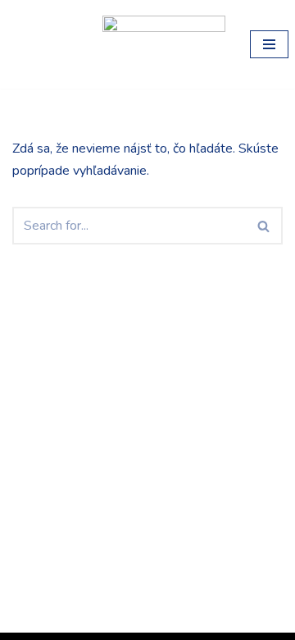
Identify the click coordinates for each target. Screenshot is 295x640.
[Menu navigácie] (269, 44)
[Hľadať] (264, 226)
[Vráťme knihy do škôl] (45, 44)
